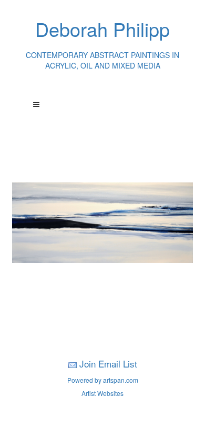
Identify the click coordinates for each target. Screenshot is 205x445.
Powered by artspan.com (102, 379)
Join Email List (108, 363)
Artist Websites (102, 393)
